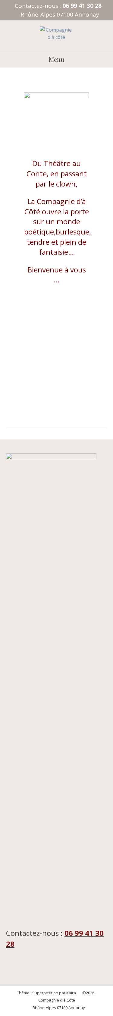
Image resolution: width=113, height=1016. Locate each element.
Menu (56, 59)
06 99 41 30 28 (82, 6)
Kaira (71, 993)
